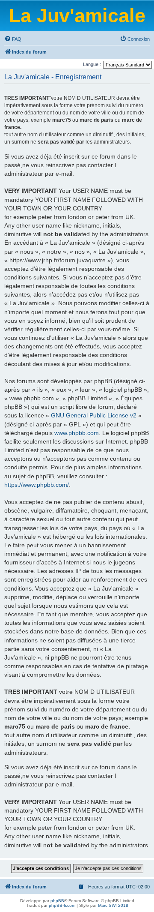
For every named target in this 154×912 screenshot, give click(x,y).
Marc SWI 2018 (113, 905)
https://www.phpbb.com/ (36, 484)
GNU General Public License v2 (93, 415)
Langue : (92, 64)
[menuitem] (12, 39)
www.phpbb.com (76, 432)
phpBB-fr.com (62, 905)
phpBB (57, 900)
